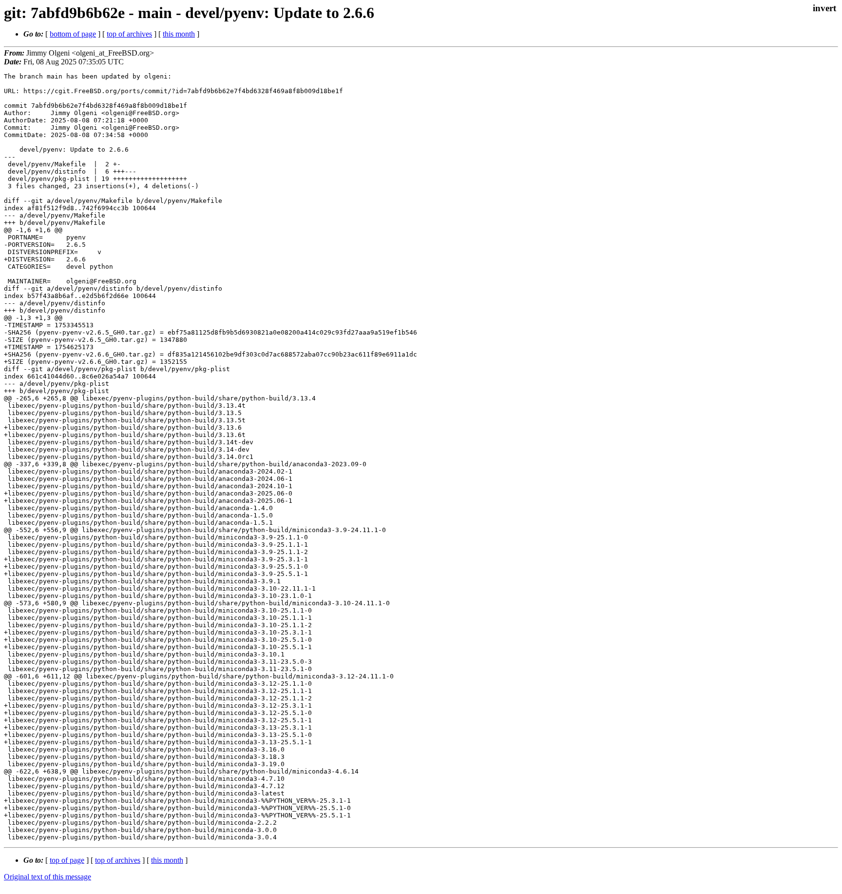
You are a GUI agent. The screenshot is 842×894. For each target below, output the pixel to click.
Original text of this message (47, 877)
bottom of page (73, 34)
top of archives (129, 34)
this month (179, 34)
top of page (67, 860)
